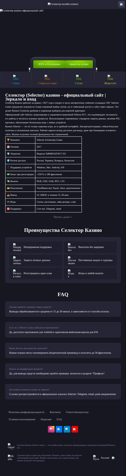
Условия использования (22, 419)
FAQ (59, 419)
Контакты (55, 412)
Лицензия (45, 419)
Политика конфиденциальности (26, 412)
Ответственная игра (77, 412)
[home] (63, 5)
